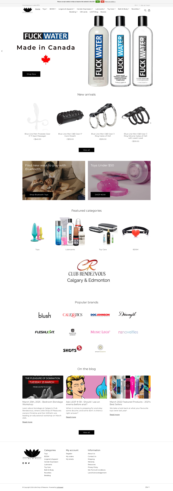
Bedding (47, 475)
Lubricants (70, 249)
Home (37, 9)
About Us (91, 454)
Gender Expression (51, 462)
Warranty (91, 462)
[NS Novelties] (128, 332)
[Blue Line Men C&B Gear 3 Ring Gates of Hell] (103, 116)
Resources (92, 464)
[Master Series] (72, 332)
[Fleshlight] (44, 332)
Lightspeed (60, 487)
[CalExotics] (72, 315)
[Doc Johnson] (100, 315)
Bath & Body (49, 470)
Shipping (91, 459)
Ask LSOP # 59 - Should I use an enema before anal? (83, 403)
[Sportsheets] (100, 349)
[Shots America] (72, 349)
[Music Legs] (100, 332)
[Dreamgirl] (128, 315)
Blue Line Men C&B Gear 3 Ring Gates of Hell (102, 135)
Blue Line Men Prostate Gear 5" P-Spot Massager (37, 135)
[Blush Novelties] (44, 315)
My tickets (70, 459)
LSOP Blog (94, 12)
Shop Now (31, 74)
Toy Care (103, 249)
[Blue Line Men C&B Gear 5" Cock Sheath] (70, 116)
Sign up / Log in (145, 5)
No (102, 1)
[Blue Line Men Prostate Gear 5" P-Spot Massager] (37, 116)
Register (69, 454)
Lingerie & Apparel (51, 459)
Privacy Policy (93, 467)
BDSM (135, 249)
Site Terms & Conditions (96, 470)
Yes (98, 1)
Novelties (47, 473)
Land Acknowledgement (97, 473)
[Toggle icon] (145, 10)
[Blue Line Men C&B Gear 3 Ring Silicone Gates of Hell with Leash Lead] (136, 116)
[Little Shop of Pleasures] (27, 10)
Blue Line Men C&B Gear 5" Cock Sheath (70, 135)
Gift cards (83, 12)
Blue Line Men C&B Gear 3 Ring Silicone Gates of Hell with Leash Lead (135, 136)
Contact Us (92, 456)
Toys (37, 249)
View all (86, 150)
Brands (103, 12)
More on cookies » (110, 1)
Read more (27, 422)
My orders (70, 456)
